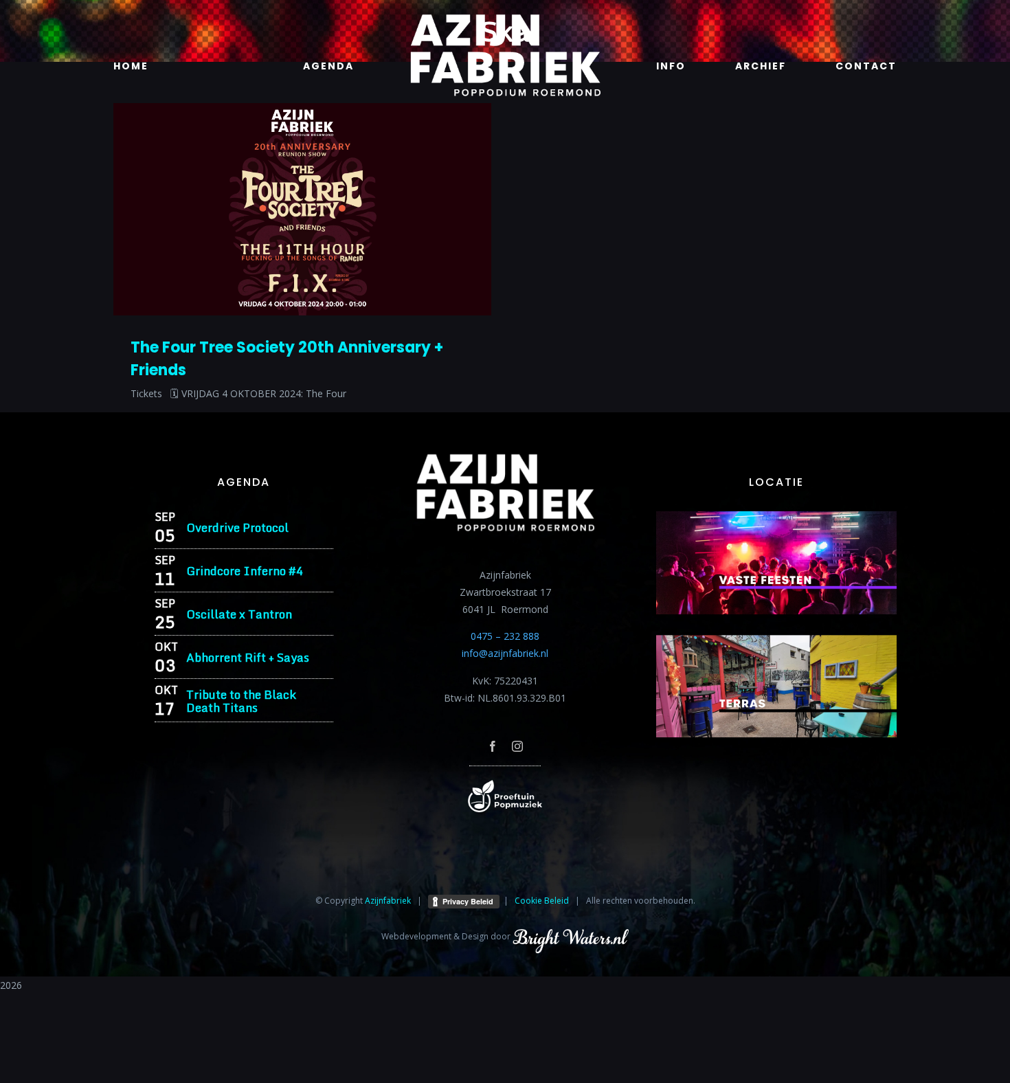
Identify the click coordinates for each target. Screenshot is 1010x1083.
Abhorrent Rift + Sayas (247, 657)
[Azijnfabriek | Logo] (505, 18)
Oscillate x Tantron (239, 614)
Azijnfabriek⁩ (388, 900)
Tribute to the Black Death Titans (241, 701)
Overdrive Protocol (237, 527)
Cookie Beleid (542, 900)
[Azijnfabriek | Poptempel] (505, 784)
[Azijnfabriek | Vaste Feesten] (776, 515)
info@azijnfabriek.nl (505, 653)
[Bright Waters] (570, 936)
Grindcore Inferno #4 (244, 570)
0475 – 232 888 (505, 636)
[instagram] (517, 746)
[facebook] (492, 746)
